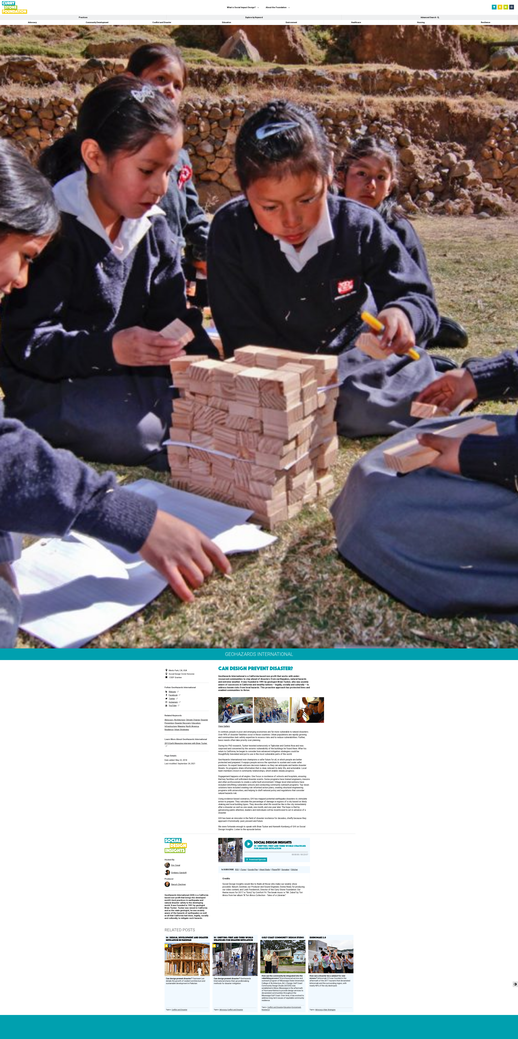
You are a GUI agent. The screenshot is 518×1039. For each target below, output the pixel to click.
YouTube (173, 705)
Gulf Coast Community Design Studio (283, 937)
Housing (421, 22)
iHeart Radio (265, 869)
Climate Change (193, 720)
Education (226, 22)
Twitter (172, 698)
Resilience (485, 22)
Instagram (173, 702)
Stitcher (294, 869)
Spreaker (285, 869)
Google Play (253, 869)
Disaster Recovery (183, 723)
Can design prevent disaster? (255, 668)
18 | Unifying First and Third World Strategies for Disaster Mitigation (233, 939)
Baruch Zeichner (178, 884)
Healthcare (356, 22)
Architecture (179, 720)
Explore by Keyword (254, 17)
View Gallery (224, 726)
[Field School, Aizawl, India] (235, 710)
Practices (83, 17)
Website (172, 692)
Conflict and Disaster (161, 22)
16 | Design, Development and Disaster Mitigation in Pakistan (187, 939)
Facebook (173, 695)
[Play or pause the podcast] (249, 844)
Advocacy (32, 22)
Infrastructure (171, 726)
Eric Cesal (175, 865)
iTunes (243, 869)
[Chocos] (306, 710)
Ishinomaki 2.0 (318, 937)
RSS (237, 869)
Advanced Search (429, 17)
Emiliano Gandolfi (179, 872)
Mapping (181, 726)
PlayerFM (276, 869)
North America (192, 726)
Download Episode (257, 859)
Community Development (97, 22)
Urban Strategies (181, 729)
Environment (291, 22)
